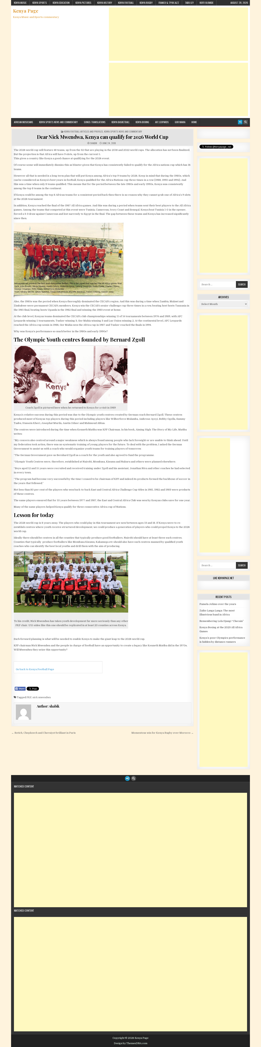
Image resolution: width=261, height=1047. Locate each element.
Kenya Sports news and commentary (58, 122)
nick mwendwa (41, 697)
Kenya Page (25, 11)
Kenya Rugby (146, 3)
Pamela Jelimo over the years (217, 604)
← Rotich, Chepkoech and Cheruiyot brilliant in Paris (43, 732)
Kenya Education (61, 3)
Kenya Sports (39, 3)
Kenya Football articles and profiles (83, 131)
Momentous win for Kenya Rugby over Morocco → (162, 732)
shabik (93, 143)
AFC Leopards (162, 122)
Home (194, 122)
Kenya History (104, 3)
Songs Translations (94, 122)
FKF (29, 697)
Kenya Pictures (83, 3)
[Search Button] (245, 122)
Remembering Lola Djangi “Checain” (221, 621)
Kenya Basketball (121, 122)
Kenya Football (126, 3)
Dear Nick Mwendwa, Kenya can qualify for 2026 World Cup (102, 136)
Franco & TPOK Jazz (169, 3)
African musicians (23, 122)
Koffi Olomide (206, 3)
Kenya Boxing (142, 122)
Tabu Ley (189, 3)
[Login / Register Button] (240, 122)
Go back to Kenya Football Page (35, 669)
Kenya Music (20, 3)
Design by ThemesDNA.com (130, 1043)
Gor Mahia (180, 122)
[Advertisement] (178, 34)
